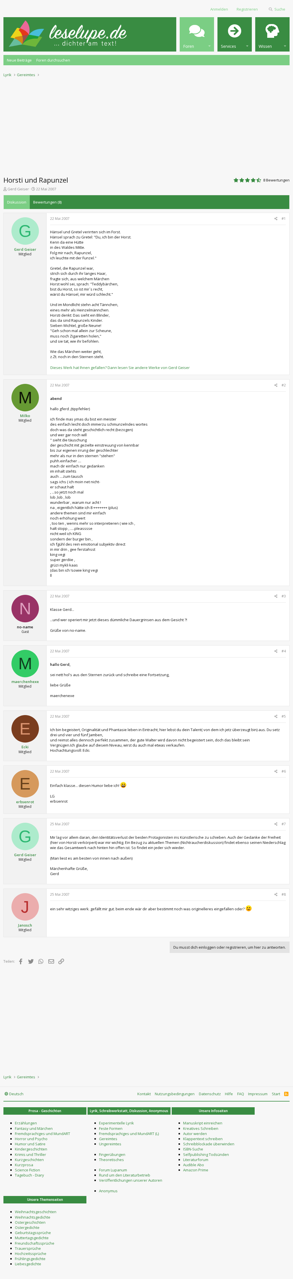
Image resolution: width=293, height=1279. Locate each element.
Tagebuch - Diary (29, 1175)
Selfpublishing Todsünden (206, 1154)
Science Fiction (27, 1170)
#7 (284, 824)
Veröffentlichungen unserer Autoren (130, 1180)
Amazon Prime (195, 1170)
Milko (25, 415)
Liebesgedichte (28, 1263)
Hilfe (229, 1093)
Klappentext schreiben (203, 1138)
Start (276, 1093)
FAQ (240, 1093)
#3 (284, 596)
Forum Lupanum (113, 1170)
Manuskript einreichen (202, 1123)
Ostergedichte (27, 1227)
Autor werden (195, 1133)
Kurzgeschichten (29, 1159)
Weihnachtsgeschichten (35, 1211)
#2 (284, 385)
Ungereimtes (110, 1143)
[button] (197, 34)
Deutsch (15, 1093)
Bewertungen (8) (47, 202)
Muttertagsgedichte (32, 1237)
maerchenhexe (25, 681)
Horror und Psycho (31, 1138)
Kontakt (144, 1093)
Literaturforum (195, 1159)
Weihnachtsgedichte (32, 1217)
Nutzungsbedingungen (175, 1093)
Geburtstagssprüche (33, 1232)
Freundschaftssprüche (34, 1243)
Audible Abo (193, 1164)
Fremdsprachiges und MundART (42, 1133)
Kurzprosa (24, 1164)
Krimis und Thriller (30, 1154)
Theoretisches (111, 1159)
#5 (284, 716)
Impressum (258, 1093)
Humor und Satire (30, 1143)
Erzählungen (26, 1123)
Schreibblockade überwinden (208, 1143)
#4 (284, 651)
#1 (284, 218)
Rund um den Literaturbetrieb (124, 1175)
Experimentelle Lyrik (116, 1123)
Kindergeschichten (31, 1149)
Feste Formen (110, 1128)
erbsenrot (25, 801)
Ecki (25, 746)
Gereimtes (108, 1138)
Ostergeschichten (30, 1222)
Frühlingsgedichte (30, 1258)
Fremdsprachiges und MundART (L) (129, 1133)
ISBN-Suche (193, 1149)
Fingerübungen (112, 1154)
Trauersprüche (28, 1248)
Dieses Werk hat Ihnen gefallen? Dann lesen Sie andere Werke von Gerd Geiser (120, 367)
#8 (284, 894)
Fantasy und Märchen (34, 1128)
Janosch (25, 925)
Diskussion (16, 202)
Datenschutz (210, 1093)
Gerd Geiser (18, 189)
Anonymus (108, 1190)
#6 (284, 771)
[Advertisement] (146, 125)
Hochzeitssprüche (30, 1253)
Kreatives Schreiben (200, 1128)
